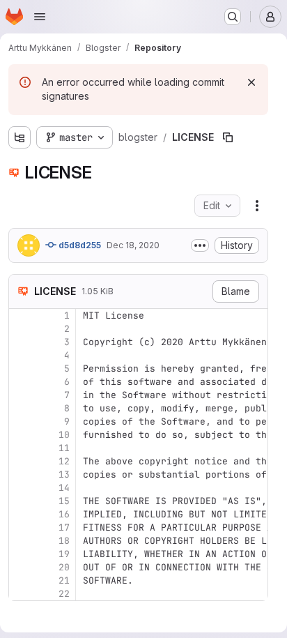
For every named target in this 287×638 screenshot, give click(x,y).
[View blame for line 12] (21, 461)
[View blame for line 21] (21, 580)
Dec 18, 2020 (133, 245)
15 (64, 501)
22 (64, 594)
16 (64, 514)
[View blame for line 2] (21, 328)
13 (64, 474)
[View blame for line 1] (21, 315)
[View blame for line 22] (21, 593)
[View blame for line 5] (21, 368)
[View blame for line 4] (21, 355)
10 (64, 435)
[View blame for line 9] (21, 421)
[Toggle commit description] (200, 245)
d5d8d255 (78, 245)
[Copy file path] (228, 137)
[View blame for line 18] (21, 540)
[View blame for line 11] (21, 448)
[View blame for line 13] (21, 474)
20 (64, 567)
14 (64, 488)
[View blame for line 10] (21, 434)
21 (64, 580)
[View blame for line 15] (21, 501)
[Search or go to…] (232, 16)
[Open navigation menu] (40, 17)
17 (64, 527)
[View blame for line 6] (21, 381)
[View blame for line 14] (21, 487)
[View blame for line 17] (21, 527)
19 (64, 554)
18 (64, 541)
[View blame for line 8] (21, 408)
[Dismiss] (251, 82)
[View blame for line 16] (21, 514)
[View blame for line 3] (21, 342)
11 (64, 448)
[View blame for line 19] (21, 554)
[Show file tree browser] (19, 137)
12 (64, 461)
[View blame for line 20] (21, 567)
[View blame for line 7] (21, 395)
